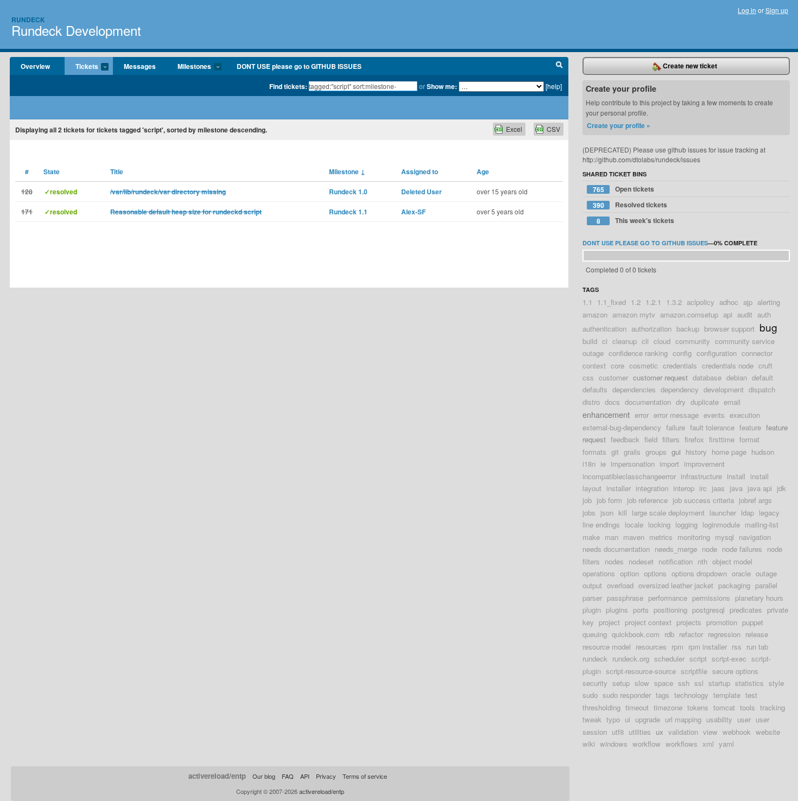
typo (613, 719)
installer (618, 488)
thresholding (601, 707)
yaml (726, 744)
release (756, 634)
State (51, 171)
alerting (768, 302)
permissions (711, 598)
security (594, 683)
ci (604, 341)
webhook (737, 732)
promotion (721, 622)
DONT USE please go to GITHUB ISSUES (299, 66)
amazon (594, 314)
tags (662, 695)
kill (622, 512)
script (698, 658)
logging (686, 524)
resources (651, 646)
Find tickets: (288, 86)
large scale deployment (668, 512)
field (650, 439)
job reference (647, 500)
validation (683, 732)
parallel (766, 585)
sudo (590, 695)
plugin (591, 610)
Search (559, 66)
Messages (140, 66)
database (707, 377)
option (629, 573)
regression (724, 634)
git (615, 452)
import (669, 464)
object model (732, 561)
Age (483, 171)
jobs (589, 512)
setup (621, 683)
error (642, 415)
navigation (755, 537)
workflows (682, 744)
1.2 (636, 302)
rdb (669, 634)
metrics (661, 537)
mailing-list (761, 524)
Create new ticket (689, 66)
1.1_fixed (611, 302)
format (749, 439)
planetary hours (759, 598)
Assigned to (419, 171)
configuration (716, 353)
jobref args (755, 500)
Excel (514, 129)
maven (633, 537)
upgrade (647, 719)
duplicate (705, 402)
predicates (746, 610)
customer (613, 377)
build (589, 341)
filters (671, 439)
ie (603, 464)
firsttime (721, 439)
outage (766, 573)
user (744, 719)
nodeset (641, 561)
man (611, 537)
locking (659, 524)
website (768, 732)
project (609, 622)
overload (620, 585)
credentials (680, 365)
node (709, 549)
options (655, 573)
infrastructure (701, 476)
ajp (747, 302)
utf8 (618, 732)
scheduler (669, 658)
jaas (718, 488)
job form (609, 500)
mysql (724, 537)
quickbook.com (636, 634)
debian (736, 377)
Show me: (442, 86)
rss (737, 646)
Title (116, 171)
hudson (762, 452)
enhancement (606, 414)
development (724, 389)
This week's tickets (636, 220)
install (736, 476)
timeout (637, 707)
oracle (741, 573)
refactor (691, 634)
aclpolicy (700, 302)
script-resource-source (641, 671)
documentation (648, 402)
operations (598, 573)
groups (656, 452)
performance (667, 598)
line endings (601, 524)
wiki (588, 744)
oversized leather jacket (675, 585)
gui (676, 452)
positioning (670, 610)
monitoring (693, 537)
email (732, 402)
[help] (554, 86)
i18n (589, 464)
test (751, 695)
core (617, 365)
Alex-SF (413, 212)
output (592, 585)
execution (745, 415)
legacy (769, 512)
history (696, 452)
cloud (662, 341)
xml (708, 744)
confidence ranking (638, 353)
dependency (680, 389)
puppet (752, 622)
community (692, 341)
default (762, 377)
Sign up (776, 10)
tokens (697, 707)
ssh (683, 683)
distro (591, 402)
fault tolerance (712, 427)
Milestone (347, 171)
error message (676, 415)
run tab (757, 646)
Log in (747, 10)
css (588, 377)
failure (675, 427)
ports (641, 610)
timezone (668, 707)
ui (627, 719)
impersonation (633, 464)
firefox (694, 439)
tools (747, 707)
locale (634, 524)
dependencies (634, 389)
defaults (594, 389)
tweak (591, 719)
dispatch (762, 389)
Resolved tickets (630, 205)
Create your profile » (618, 125)
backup (687, 328)
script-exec (729, 658)
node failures (742, 549)
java (736, 488)
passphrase (625, 598)
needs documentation (616, 549)
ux (659, 732)
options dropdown (699, 573)
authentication (604, 328)
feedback (625, 439)
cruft (765, 365)
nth (702, 561)
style (776, 683)
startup (719, 683)
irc (703, 488)
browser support (729, 328)
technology (691, 695)
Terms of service (365, 776)
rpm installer (707, 646)
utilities (640, 732)
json (606, 512)
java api (760, 488)
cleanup (624, 341)
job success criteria (703, 500)
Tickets (81, 66)
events (714, 415)
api (727, 314)
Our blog (263, 776)
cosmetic (643, 365)
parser (592, 598)
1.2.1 (653, 302)
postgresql (708, 610)
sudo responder (627, 695)
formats (594, 452)
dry (681, 402)
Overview (35, 66)
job (587, 500)
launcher (723, 512)
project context (648, 622)
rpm (677, 646)
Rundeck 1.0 (348, 191)
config (682, 353)
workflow (646, 744)
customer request (660, 377)
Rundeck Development (76, 30)
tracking (772, 707)
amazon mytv (633, 314)
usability (719, 719)
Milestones (189, 66)
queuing (594, 634)
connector (757, 353)
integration (652, 488)
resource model (606, 646)
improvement (704, 464)
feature (750, 427)
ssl (699, 683)
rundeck (594, 658)
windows (614, 744)
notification (675, 561)
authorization (651, 328)
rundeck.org (630, 658)
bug (768, 327)
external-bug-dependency (621, 427)
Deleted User (421, 191)
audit (744, 314)
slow (642, 683)
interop (683, 488)
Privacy (326, 776)
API (304, 776)
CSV (553, 129)
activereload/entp (217, 776)
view (710, 732)
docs (612, 402)
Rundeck (28, 19)
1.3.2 (674, 302)
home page (729, 452)
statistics (749, 683)
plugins (617, 610)
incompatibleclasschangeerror (629, 476)
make (591, 537)
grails (632, 452)
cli (645, 341)
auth (764, 314)
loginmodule (721, 524)
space (663, 683)
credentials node (727, 365)
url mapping (683, 719)
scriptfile (694, 671)
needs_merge (676, 549)
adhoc (728, 302)
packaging (734, 585)
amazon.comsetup (689, 314)
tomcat (724, 707)
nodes (614, 561)
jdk (781, 488)
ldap (747, 512)
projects (688, 622)
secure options (735, 671)
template (726, 695)
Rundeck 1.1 (348, 212)
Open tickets (624, 189)
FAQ (288, 776)
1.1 (587, 302)
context (594, 365)
